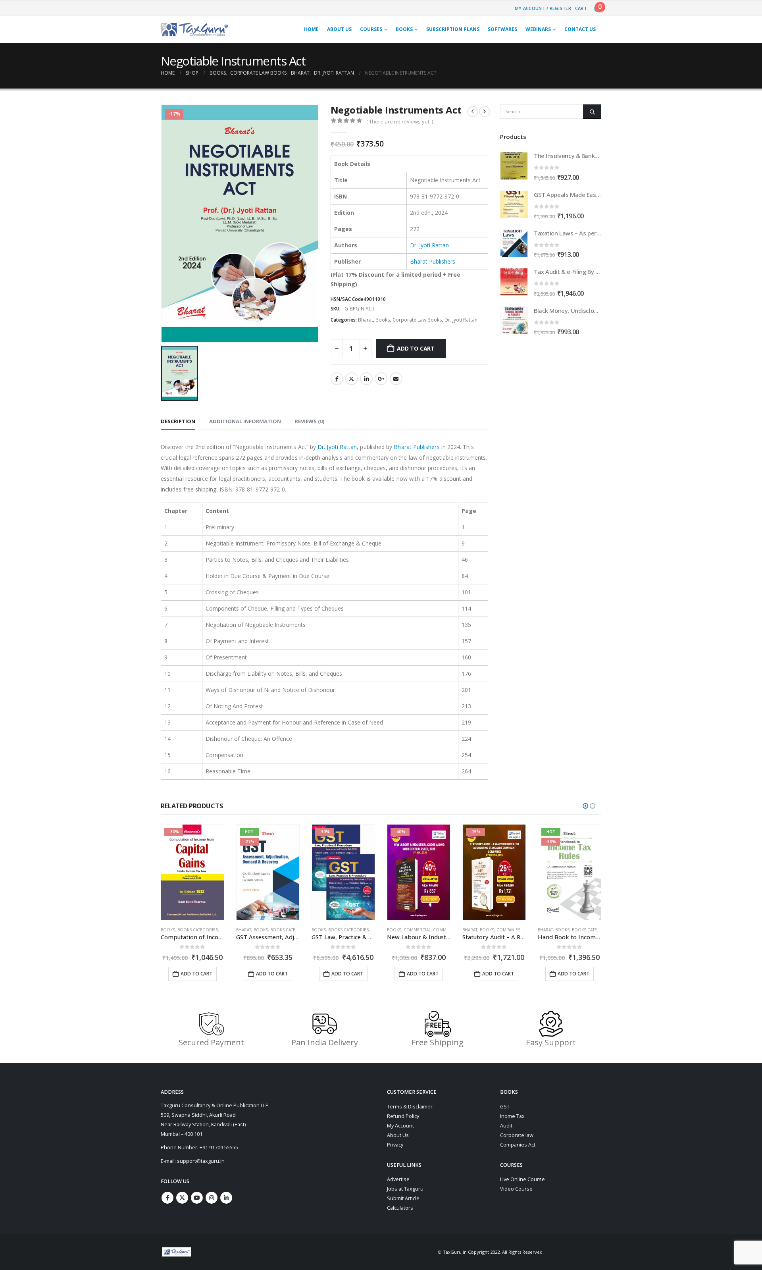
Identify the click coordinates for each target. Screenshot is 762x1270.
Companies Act (517, 1144)
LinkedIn (366, 378)
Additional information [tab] (245, 421)
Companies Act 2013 (442, 930)
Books (404, 29)
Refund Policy (403, 1116)
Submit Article (403, 1198)
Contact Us (580, 29)
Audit (506, 1125)
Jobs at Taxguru (405, 1188)
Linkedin (226, 1198)
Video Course (516, 1188)
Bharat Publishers (432, 261)
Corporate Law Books (417, 319)
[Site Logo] (194, 29)
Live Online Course (522, 1179)
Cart (581, 8)
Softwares (502, 29)
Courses (371, 29)
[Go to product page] (514, 166)
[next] (484, 111)
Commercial (341, 930)
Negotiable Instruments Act (233, 60)
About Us (339, 29)
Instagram (211, 1198)
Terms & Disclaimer (410, 1106)
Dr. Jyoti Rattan (429, 245)
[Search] (592, 111)
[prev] (472, 111)
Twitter (351, 378)
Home (311, 29)
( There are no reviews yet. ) (399, 121)
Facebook (337, 378)
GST (505, 1106)
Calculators (400, 1207)
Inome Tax (512, 1116)
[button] (585, 806)
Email (396, 378)
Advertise (398, 1179)
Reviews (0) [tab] (309, 421)
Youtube (197, 1198)
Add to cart (416, 348)
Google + (381, 378)
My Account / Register (543, 8)
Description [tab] (178, 421)
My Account (400, 1125)
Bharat (365, 319)
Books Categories (215, 930)
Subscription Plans (452, 29)
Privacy (395, 1144)
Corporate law (516, 1135)
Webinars (538, 29)
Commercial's (373, 930)
